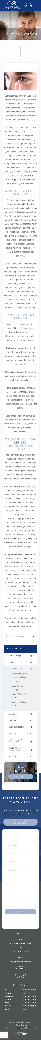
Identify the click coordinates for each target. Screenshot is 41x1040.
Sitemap (34, 1028)
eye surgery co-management (15, 741)
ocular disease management (15, 749)
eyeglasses (13, 714)
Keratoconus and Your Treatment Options (20, 675)
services (12, 662)
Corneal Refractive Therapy (19, 688)
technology (13, 756)
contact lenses (16, 669)
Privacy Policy (25, 1028)
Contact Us (20, 777)
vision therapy (15, 656)
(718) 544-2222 (20, 968)
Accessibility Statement (11, 1028)
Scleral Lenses (17, 682)
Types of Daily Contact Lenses (20, 695)
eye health (13, 720)
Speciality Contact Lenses (18, 703)
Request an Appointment (21, 822)
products (12, 733)
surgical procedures (17, 727)
